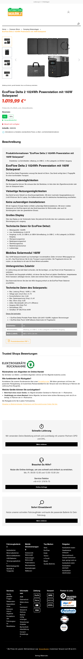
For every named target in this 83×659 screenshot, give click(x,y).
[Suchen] (78, 24)
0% (5, 116)
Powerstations (30, 563)
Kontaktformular (43, 381)
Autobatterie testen (68, 547)
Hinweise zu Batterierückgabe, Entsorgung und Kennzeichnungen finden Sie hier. (30, 404)
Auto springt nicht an (69, 560)
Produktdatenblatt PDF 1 (19, 341)
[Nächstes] (79, 59)
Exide (45, 553)
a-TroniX (46, 558)
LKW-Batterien (11, 558)
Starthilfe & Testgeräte (10, 570)
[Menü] (20, 12)
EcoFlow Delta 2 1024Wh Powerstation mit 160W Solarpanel (24, 31)
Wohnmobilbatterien (13, 555)
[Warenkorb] (77, 12)
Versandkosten (44, 649)
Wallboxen (28, 571)
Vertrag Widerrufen (41, 655)
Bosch (46, 561)
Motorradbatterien (12, 553)
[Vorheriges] (15, 59)
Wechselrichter (30, 565)
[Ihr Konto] (68, 12)
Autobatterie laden (68, 563)
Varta (45, 547)
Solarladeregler (30, 568)
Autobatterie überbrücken (66, 571)
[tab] (11, 141)
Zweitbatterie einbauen (66, 551)
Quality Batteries (49, 564)
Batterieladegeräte (12, 566)
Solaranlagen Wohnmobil (29, 559)
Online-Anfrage (41, 487)
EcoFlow (46, 550)
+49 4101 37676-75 (41, 481)
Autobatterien (11, 550)
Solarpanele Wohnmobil (29, 554)
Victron (46, 556)
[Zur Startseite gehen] (8, 12)
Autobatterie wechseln (66, 566)
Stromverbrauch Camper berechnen (69, 556)
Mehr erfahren (41, 444)
